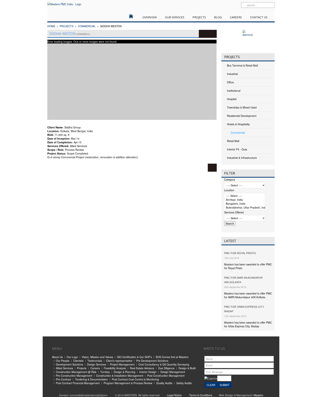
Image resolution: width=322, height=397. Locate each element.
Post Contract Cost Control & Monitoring (135, 379)
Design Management (172, 372)
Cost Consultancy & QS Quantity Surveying (163, 364)
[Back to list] (212, 168)
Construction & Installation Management (119, 375)
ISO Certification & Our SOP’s (134, 357)
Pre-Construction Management (74, 375)
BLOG (218, 17)
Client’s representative (119, 361)
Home (51, 26)
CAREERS (236, 17)
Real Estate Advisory (142, 368)
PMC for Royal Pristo (240, 253)
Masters (258, 395)
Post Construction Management (165, 375)
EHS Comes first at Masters (172, 357)
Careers (95, 368)
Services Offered (234, 212)
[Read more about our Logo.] (248, 39)
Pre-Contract (63, 379)
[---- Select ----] (244, 196)
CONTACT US (258, 17)
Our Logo (72, 357)
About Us (57, 357)
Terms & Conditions (200, 395)
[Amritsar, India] (244, 200)
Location (229, 190)
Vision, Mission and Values (97, 357)
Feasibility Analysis (115, 368)
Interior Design (148, 372)
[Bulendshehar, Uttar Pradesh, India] (244, 207)
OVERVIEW (149, 17)
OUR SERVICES (174, 17)
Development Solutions (69, 364)
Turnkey (105, 372)
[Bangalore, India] (244, 204)
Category (229, 179)
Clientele (78, 361)
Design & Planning (124, 372)
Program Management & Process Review (128, 383)
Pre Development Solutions (152, 361)
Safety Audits (184, 383)
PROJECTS (199, 17)
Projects (81, 368)
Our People (62, 361)
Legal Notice (174, 395)
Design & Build (187, 368)
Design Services (96, 364)
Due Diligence (166, 368)
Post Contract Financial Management (78, 383)
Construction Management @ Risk (76, 372)
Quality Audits (164, 383)
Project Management (122, 364)
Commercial (87, 26)
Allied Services (64, 368)
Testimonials (94, 361)
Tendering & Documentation (91, 379)
